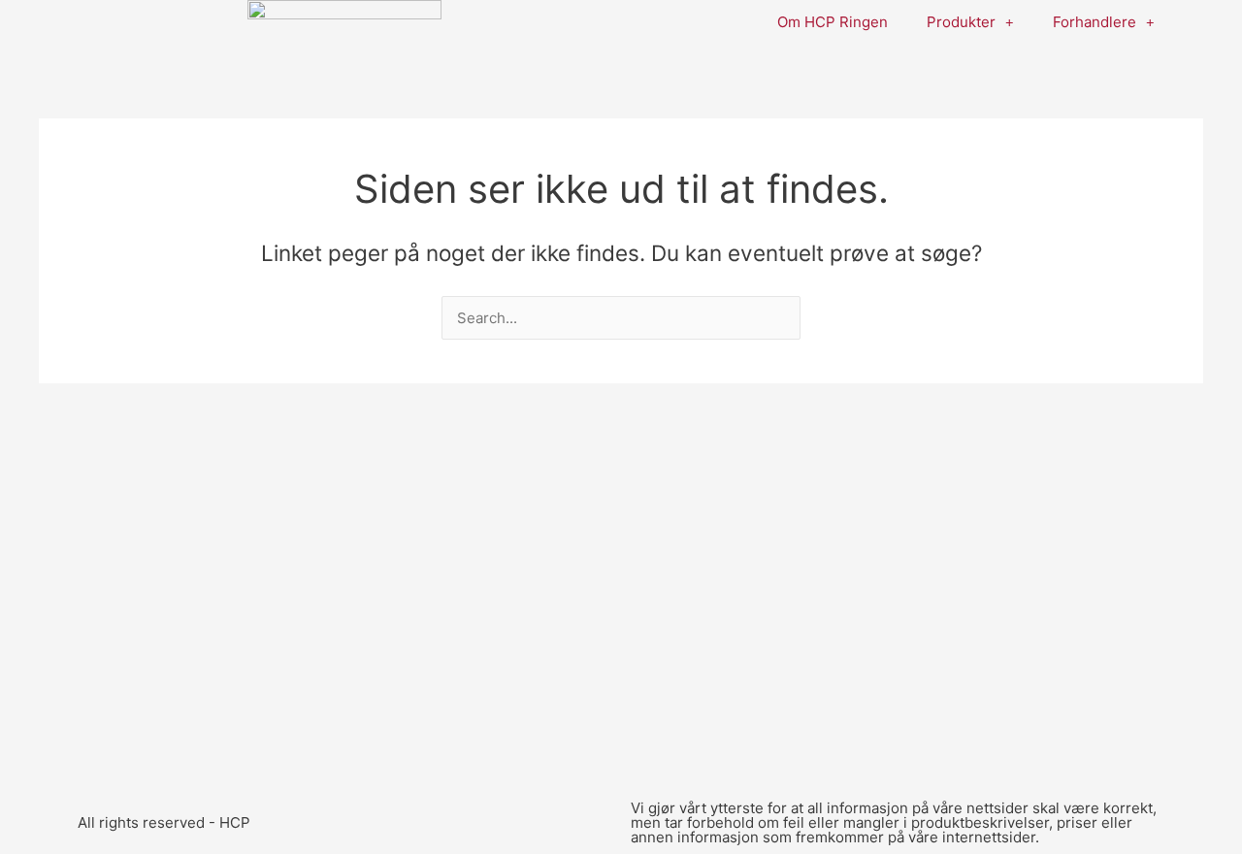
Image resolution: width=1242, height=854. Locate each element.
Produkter (961, 22)
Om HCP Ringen (832, 22)
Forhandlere (1094, 22)
